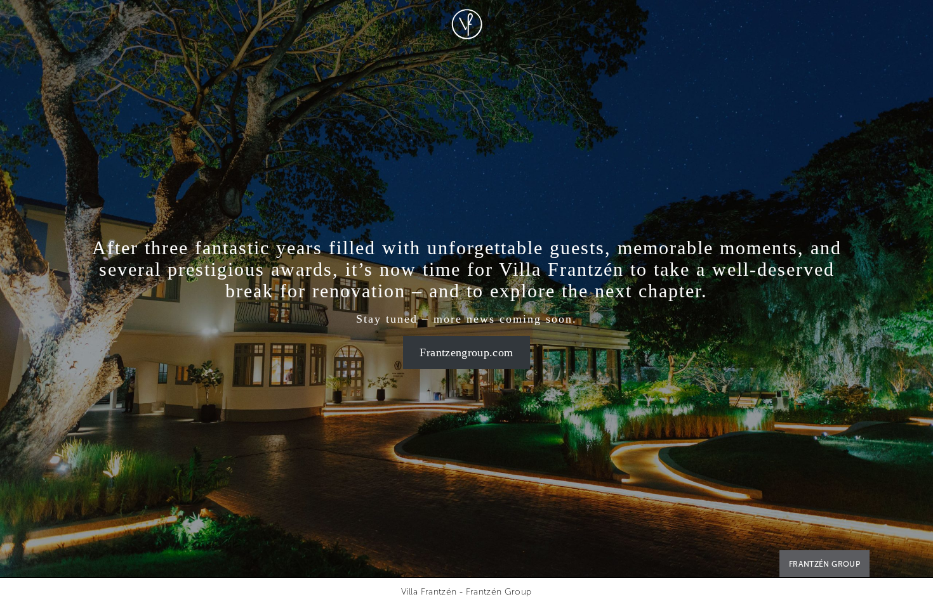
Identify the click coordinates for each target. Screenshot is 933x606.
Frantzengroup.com (466, 352)
